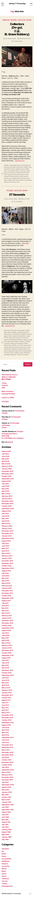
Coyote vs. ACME (8, 397)
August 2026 (6, 451)
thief (14, 180)
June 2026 (5, 456)
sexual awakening (9, 351)
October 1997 (6, 797)
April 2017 (5, 710)
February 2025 (7, 496)
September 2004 (8, 770)
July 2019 (5, 660)
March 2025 (6, 493)
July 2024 (5, 513)
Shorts (4, 876)
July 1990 (5, 827)
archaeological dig (14, 165)
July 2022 (5, 573)
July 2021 (5, 603)
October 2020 (7, 625)
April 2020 (5, 640)
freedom (29, 334)
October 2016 (6, 720)
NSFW (14, 345)
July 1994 (5, 807)
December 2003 (7, 777)
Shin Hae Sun (22, 178)
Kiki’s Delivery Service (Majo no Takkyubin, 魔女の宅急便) (9, 377)
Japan (28, 336)
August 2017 (6, 700)
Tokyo (21, 352)
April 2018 (5, 685)
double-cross (27, 167)
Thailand (16, 352)
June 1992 (5, 817)
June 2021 (5, 605)
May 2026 (5, 459)
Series (4, 874)
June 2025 (5, 486)
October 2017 (6, 698)
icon (8, 171)
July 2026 (5, 454)
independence (21, 336)
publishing (14, 349)
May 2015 (5, 732)
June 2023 (5, 546)
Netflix (26, 243)
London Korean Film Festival (15, 174)
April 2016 (5, 730)
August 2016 (6, 725)
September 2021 (8, 598)
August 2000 (6, 787)
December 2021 (7, 591)
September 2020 (8, 628)
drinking (19, 332)
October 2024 (7, 506)
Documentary (6, 859)
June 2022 (5, 576)
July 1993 (5, 814)
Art (3, 851)
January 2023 (7, 558)
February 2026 (7, 466)
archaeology (24, 165)
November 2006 (7, 762)
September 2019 (8, 655)
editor (24, 332)
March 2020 (6, 643)
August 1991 (6, 822)
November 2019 (7, 650)
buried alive (19, 167)
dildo (9, 332)
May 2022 (5, 578)
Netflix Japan (8, 345)
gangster (18, 169)
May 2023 (5, 548)
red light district (22, 349)
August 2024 (6, 511)
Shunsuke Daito (26, 351)
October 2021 (6, 596)
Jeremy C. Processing (17, 3)
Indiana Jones (15, 171)
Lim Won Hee (18, 172)
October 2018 (6, 673)
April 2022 (5, 581)
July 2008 (5, 757)
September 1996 (8, 805)
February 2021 (7, 615)
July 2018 (5, 678)
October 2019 (6, 653)
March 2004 (6, 772)
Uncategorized (7, 886)
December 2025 (7, 471)
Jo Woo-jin (22, 171)
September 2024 (8, 508)
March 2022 (6, 583)
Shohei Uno (18, 351)
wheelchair (27, 352)
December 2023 (7, 531)
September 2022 (8, 568)
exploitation (16, 334)
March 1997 (6, 800)
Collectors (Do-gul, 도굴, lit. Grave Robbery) (17, 29)
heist (5, 171)
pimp (21, 347)
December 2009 (7, 752)
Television (5, 878)
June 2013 (5, 740)
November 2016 (7, 717)
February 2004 (7, 775)
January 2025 (7, 498)
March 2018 (6, 688)
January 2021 (6, 618)
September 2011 (7, 747)
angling (6, 165)
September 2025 (8, 479)
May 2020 (5, 638)
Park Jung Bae (13, 178)
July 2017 (5, 703)
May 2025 (5, 489)
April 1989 (5, 834)
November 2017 (7, 695)
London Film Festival (15, 338)
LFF (5, 338)
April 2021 (5, 610)
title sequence (20, 180)
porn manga (26, 347)
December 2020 (7, 620)
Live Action (22, 20)
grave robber (25, 169)
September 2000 (8, 785)
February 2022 (7, 586)
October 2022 (7, 566)
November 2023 (7, 533)
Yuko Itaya (25, 354)
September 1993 (8, 809)
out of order (20, 345)
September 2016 (8, 722)
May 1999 (5, 795)
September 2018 (8, 675)
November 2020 (7, 623)
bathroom (7, 330)
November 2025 (7, 474)
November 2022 (7, 563)
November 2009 (7, 755)
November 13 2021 (25, 38)
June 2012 (5, 742)
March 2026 (6, 464)
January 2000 (7, 792)
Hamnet (10, 442)
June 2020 (5, 635)
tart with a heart (8, 352)
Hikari (10, 336)
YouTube (19, 354)
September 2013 (8, 737)
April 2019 (5, 668)
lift (7, 338)
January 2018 (7, 693)
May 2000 (5, 790)
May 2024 (5, 518)
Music (4, 871)
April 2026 (5, 461)
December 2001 (7, 780)
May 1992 (5, 819)
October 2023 (7, 536)
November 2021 (7, 593)
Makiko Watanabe (17, 339)
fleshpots (23, 334)
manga (25, 339)
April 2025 (5, 491)
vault (17, 182)
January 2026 (7, 469)
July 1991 (5, 824)
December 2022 (7, 561)
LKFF (24, 172)
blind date (13, 167)
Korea (28, 171)
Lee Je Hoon (10, 172)
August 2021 (6, 600)
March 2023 (6, 553)
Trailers (4, 883)
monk (21, 176)
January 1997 (6, 802)
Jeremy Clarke (11, 38)
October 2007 (7, 760)
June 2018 (5, 680)
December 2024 (7, 501)
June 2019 (5, 663)
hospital (14, 336)
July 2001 (5, 782)
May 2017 (5, 707)
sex (29, 349)
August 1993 (6, 812)
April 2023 (5, 551)
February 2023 (7, 556)
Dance (4, 856)
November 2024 (7, 503)
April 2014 (5, 735)
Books (4, 854)
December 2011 (7, 745)
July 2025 (5, 484)
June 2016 (5, 727)
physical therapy (14, 347)
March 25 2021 (25, 199)
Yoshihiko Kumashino (10, 354)
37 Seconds (17, 194)
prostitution (7, 349)
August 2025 (6, 481)
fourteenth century (9, 169)
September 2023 (8, 538)
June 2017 (5, 705)
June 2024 (5, 516)
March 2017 (6, 712)
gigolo (6, 336)
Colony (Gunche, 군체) (5, 385)
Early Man (5, 401)
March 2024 (6, 523)
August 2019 (6, 658)
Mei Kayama (11, 341)
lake (5, 172)
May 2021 (5, 608)
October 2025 (7, 476)
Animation (6, 20)
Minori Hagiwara (20, 341)
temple (10, 180)
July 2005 (5, 767)
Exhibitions (5, 861)
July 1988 (5, 839)
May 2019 (5, 665)
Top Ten (5, 881)
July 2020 (5, 633)
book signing (20, 330)
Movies (28, 20)
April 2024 (5, 521)
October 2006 (7, 765)
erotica (10, 334)
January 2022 (7, 588)
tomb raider (28, 180)
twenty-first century (10, 182)
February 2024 (7, 526)
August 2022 (6, 571)
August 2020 (6, 630)
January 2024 (7, 528)
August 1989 (6, 832)
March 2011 (6, 750)
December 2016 (7, 715)
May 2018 (5, 683)
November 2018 (7, 670)
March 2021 (6, 613)
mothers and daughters (17, 343)
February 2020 (7, 645)
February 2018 (7, 690)
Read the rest (19, 161)
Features (13, 20)
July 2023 (5, 543)
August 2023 (6, 541)
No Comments (18, 41)
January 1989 (7, 837)
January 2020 (7, 648)
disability (13, 332)
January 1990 (7, 829)
